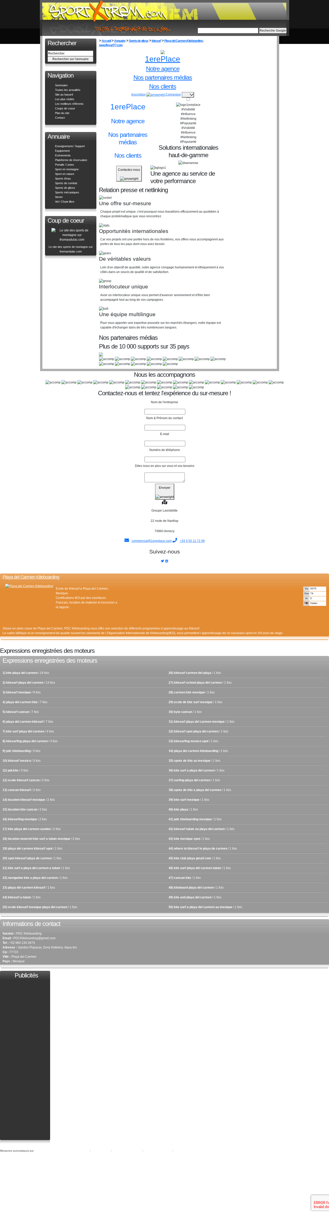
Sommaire (61, 85)
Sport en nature (64, 173)
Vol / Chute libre (64, 201)
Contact (60, 117)
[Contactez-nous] (128, 178)
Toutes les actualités (67, 89)
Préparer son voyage (158, 1150)
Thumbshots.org (44, 1150)
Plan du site (62, 113)
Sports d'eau (63, 178)
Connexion (173, 94)
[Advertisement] (177, 591)
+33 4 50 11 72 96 (192, 541)
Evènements (63, 155)
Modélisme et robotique (127, 1150)
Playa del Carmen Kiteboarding (31, 577)
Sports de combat (66, 183)
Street (58, 197)
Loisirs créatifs (101, 1150)
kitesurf (156, 41)
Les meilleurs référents (69, 103)
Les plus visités (64, 99)
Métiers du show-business (72, 1150)
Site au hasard (64, 94)
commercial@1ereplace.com (152, 541)
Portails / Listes (64, 164)
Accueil (106, 41)
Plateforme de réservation (71, 160)
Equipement (62, 150)
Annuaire (119, 41)
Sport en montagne (67, 169)
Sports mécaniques (67, 192)
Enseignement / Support (70, 146)
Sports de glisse (65, 187)
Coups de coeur (65, 108)
